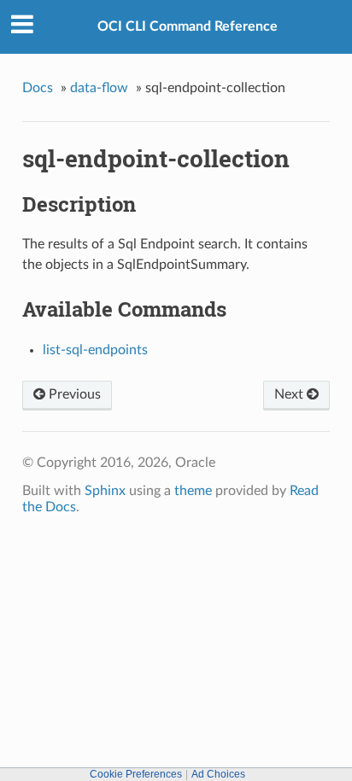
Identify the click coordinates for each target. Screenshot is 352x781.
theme (193, 491)
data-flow (99, 88)
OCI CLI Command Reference (187, 26)
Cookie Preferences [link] (136, 774)
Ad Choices (218, 774)
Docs (37, 88)
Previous (73, 394)
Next (290, 394)
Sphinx (105, 491)
